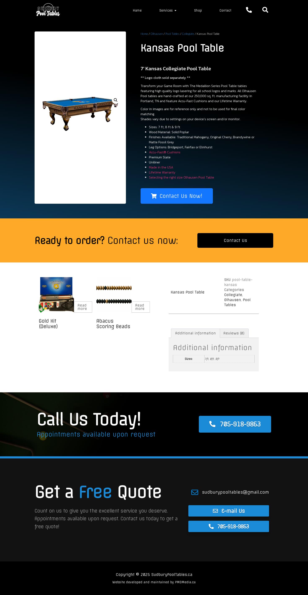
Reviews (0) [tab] (234, 333)
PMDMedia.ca (185, 582)
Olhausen (156, 33)
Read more (82, 307)
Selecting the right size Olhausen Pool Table (181, 177)
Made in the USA (161, 167)
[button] (115, 100)
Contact (225, 10)
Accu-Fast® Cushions (164, 152)
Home (137, 10)
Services (165, 10)
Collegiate (188, 33)
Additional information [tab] (195, 333)
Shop (198, 10)
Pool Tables (172, 33)
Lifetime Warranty (162, 172)
